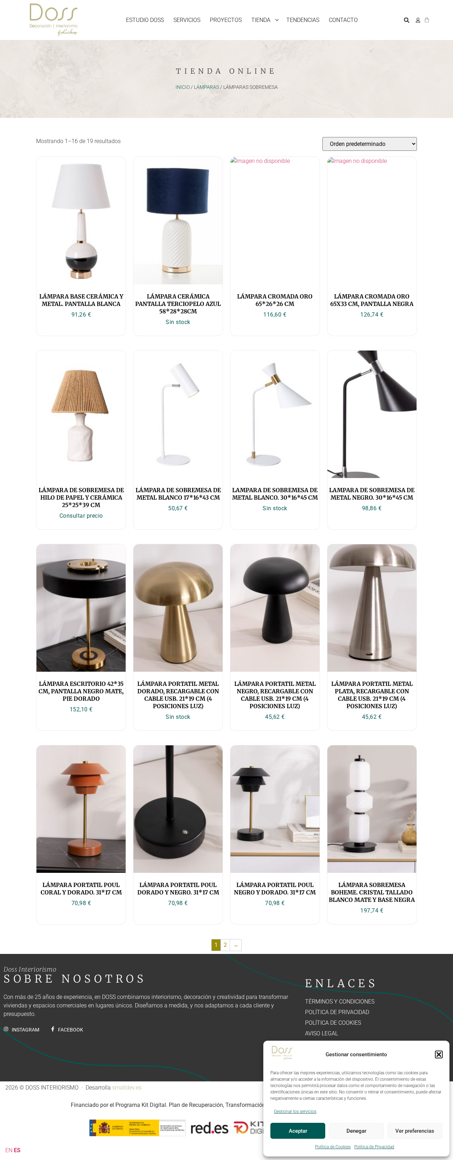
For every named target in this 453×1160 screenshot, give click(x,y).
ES (17, 1150)
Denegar (356, 1131)
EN (8, 1150)
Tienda (260, 20)
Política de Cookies (333, 1146)
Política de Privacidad (374, 1146)
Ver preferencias (414, 1131)
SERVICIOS (186, 20)
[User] (417, 20)
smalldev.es (127, 1087)
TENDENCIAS (302, 20)
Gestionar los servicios (295, 1111)
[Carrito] (427, 19)
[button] (438, 1054)
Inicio (183, 87)
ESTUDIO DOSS (145, 20)
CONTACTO (343, 20)
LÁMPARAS (206, 87)
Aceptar (298, 1131)
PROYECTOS (226, 20)
